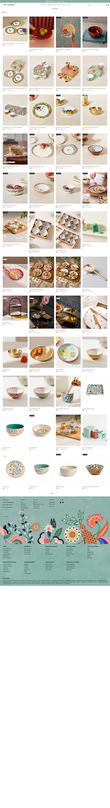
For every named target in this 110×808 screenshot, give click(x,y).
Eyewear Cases (48, 569)
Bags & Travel (50, 4)
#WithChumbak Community (38, 504)
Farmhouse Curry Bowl (33, 486)
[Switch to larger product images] (2, 12)
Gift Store (55, 4)
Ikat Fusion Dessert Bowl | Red (8, 408)
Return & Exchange (24, 508)
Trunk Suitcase (69, 552)
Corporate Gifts (36, 506)
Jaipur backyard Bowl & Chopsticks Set (62, 408)
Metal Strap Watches (70, 564)
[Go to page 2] (58, 492)
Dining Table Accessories (51, 546)
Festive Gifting (6, 550)
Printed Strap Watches (70, 566)
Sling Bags (26, 567)
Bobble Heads (6, 569)
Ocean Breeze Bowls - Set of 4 (34, 250)
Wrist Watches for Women (72, 562)
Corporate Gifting (6, 554)
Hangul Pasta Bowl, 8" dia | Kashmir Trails (36, 205)
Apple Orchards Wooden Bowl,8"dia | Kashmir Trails (91, 166)
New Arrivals (68, 4)
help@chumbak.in (8, 507)
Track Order (23, 504)
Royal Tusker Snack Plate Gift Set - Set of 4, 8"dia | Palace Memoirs (14, 43)
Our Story (35, 502)
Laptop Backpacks (27, 573)
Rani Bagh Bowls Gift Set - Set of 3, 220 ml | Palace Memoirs (13, 127)
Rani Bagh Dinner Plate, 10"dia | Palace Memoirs (37, 127)
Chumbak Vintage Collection (9, 562)
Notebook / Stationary (7, 566)
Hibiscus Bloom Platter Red (7, 289)
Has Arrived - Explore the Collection (55, 1)
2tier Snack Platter (6, 322)
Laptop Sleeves (27, 569)
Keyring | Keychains (7, 564)
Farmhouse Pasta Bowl (33, 447)
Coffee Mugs (5, 567)
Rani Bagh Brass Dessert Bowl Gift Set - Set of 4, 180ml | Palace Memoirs (68, 88)
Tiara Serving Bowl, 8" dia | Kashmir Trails (10, 205)
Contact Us (51, 506)
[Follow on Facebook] (3, 509)
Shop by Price (27, 546)
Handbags (26, 564)
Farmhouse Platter (6, 486)
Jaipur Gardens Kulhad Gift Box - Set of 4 (62, 447)
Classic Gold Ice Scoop (86, 289)
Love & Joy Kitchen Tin (86, 244)
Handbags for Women (29, 562)
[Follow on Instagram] (6, 509)
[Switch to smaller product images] (4, 12)
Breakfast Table (90, 552)
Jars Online (47, 552)
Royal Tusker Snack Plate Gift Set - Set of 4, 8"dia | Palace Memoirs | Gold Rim (15, 88)
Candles (67, 555)
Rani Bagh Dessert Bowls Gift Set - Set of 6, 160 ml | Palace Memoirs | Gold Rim (41, 88)
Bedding (89, 555)
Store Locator (23, 506)
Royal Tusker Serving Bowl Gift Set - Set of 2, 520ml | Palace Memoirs (94, 88)
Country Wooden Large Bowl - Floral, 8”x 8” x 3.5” (90, 486)
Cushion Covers (90, 554)
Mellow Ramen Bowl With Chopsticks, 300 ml (10, 166)
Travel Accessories (49, 562)
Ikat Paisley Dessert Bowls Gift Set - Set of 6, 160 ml (11, 244)
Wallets (25, 571)
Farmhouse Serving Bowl (60, 486)
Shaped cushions (6, 571)
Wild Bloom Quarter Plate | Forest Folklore (63, 49)
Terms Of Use (52, 504)
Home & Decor (44, 4)
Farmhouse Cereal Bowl (7, 447)
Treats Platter (31, 330)
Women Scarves (48, 567)
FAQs (22, 502)
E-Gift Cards (5, 552)
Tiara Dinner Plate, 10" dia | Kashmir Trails (36, 166)
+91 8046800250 (10, 502)
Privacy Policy (52, 502)
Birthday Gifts (6, 555)
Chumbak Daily (36, 508)
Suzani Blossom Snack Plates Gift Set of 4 (36, 289)
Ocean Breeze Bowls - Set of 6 (61, 250)
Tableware (47, 550)
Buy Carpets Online (70, 554)
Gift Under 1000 (27, 548)
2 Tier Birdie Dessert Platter (60, 330)
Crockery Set (47, 548)
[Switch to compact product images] (6, 12)
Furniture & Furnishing (92, 546)
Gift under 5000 (27, 554)
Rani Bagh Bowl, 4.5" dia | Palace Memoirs (63, 127)
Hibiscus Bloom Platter (60, 369)
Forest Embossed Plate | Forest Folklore (36, 49)
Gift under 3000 (27, 552)
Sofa (88, 548)
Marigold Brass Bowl (6, 369)
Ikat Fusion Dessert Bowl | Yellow (88, 369)
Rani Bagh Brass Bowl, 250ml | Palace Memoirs (90, 127)
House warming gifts (7, 548)
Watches (59, 4)
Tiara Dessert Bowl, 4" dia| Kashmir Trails (63, 205)
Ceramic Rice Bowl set (86, 205)
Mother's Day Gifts (6, 557)
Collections (63, 4)
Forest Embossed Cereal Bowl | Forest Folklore (90, 49)
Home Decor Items (70, 546)
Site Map (22, 509)
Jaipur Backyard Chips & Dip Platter (88, 408)
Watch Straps (69, 569)
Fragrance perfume (49, 566)
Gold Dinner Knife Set (86, 330)
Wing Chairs (89, 557)
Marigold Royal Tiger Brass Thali (34, 369)
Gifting (4, 546)
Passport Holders (48, 564)
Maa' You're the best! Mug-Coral (87, 447)
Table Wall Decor (69, 548)
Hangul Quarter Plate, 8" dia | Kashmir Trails (63, 166)
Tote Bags (26, 566)
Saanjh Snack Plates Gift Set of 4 (61, 289)
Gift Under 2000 (27, 550)
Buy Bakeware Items (49, 554)
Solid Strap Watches (70, 567)
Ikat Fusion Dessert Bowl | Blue (34, 408)
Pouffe (88, 550)
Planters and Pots (69, 550)
